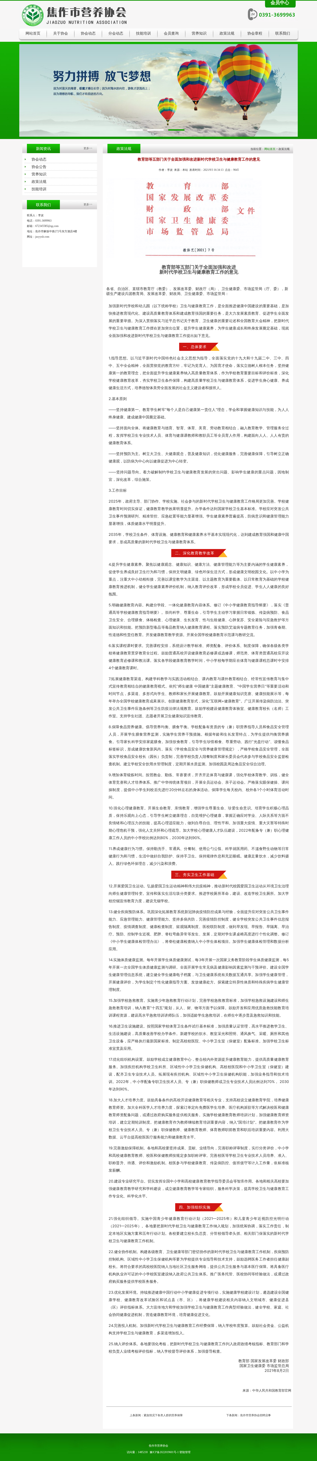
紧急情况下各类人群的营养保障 (163, 1415)
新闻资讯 (43, 149)
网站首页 (33, 33)
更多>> (88, 148)
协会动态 (88, 33)
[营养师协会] (158, 92)
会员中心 (280, 3)
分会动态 (115, 33)
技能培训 (143, 33)
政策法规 (227, 33)
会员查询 (171, 33)
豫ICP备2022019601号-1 (164, 1452)
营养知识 (199, 33)
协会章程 (254, 33)
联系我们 (282, 33)
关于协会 (60, 33)
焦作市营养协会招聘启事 (255, 1415)
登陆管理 (185, 1452)
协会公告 (39, 167)
